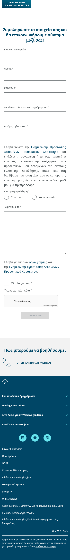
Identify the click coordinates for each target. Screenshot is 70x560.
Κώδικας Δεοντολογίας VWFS (18, 513)
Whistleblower (10, 498)
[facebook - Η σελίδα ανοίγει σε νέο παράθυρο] (35, 438)
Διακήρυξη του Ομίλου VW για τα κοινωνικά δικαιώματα (32, 506)
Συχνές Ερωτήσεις (12, 449)
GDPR (5, 463)
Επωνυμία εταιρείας (15, 49)
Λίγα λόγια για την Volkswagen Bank (22, 415)
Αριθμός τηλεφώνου (16, 126)
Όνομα (8, 68)
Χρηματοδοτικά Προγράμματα (18, 396)
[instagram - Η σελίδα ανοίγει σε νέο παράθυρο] (47, 438)
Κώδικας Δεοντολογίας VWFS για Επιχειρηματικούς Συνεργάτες (30, 521)
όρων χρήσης (38, 262)
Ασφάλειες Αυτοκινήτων (15, 424)
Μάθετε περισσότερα (46, 546)
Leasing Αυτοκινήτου (13, 405)
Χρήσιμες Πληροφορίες (15, 470)
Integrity (7, 491)
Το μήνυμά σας (12, 207)
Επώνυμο (10, 87)
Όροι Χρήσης (9, 456)
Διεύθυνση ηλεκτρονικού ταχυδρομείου (26, 107)
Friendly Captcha (50, 306)
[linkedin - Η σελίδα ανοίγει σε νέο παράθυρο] (23, 438)
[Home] (5, 382)
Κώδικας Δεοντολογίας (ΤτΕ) (17, 477)
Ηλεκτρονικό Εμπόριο (13, 484)
